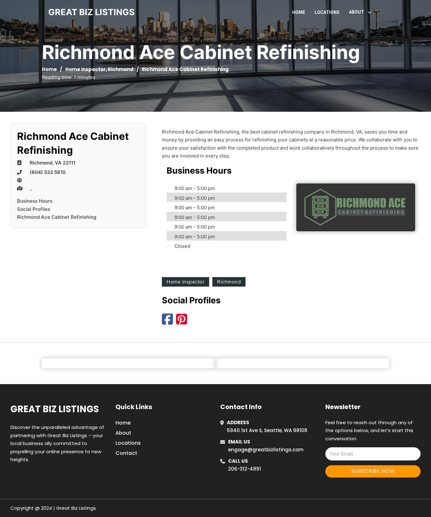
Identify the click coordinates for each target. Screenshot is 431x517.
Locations (327, 12)
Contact (126, 453)
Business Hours (34, 201)
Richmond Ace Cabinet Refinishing (56, 217)
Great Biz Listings (54, 409)
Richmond (120, 69)
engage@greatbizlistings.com (266, 449)
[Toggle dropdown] (369, 12)
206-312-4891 (244, 469)
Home (298, 12)
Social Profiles (33, 209)
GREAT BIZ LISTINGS (91, 12)
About (123, 433)
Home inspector (85, 69)
